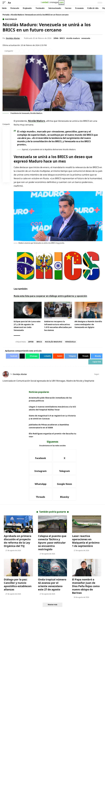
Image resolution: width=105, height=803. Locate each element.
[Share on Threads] (45, 51)
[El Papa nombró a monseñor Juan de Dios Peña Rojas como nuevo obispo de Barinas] (86, 567)
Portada (6, 15)
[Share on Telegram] (40, 51)
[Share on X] (21, 51)
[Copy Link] (50, 51)
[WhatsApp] (40, 481)
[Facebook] (40, 455)
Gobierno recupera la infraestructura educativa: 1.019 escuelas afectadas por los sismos (58, 325)
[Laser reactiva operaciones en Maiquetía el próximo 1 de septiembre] (86, 524)
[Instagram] (40, 468)
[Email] (6, 179)
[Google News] (64, 481)
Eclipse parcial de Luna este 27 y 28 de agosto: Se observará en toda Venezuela (27, 325)
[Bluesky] (64, 494)
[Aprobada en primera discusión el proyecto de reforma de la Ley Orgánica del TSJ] (18, 524)
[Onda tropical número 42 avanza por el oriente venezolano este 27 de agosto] (52, 567)
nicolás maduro (73, 38)
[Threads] (40, 494)
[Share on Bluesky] (6, 173)
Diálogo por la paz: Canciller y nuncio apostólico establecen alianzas (18, 584)
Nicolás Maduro (36, 120)
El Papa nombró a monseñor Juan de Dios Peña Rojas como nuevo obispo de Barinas (86, 586)
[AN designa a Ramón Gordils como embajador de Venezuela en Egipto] (88, 310)
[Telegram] (64, 468)
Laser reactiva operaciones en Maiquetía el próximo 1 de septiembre (85, 541)
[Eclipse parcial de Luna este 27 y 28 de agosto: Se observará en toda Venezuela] (28, 310)
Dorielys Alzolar (13, 38)
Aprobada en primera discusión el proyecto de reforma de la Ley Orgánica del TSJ (17, 541)
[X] (101, 374)
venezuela (85, 38)
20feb (56, 38)
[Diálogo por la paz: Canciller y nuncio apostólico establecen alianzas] (18, 567)
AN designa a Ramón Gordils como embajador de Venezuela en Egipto (88, 324)
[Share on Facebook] (17, 51)
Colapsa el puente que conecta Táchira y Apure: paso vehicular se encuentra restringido (52, 542)
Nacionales (11, 19)
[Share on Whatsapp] (26, 51)
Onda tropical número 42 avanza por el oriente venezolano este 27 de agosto (52, 584)
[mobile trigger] (5, 3)
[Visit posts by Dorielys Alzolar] (6, 374)
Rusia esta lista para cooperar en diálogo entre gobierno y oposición (50, 296)
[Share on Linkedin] (31, 51)
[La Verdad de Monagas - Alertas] (52, 2)
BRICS (62, 38)
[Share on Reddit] (36, 51)
